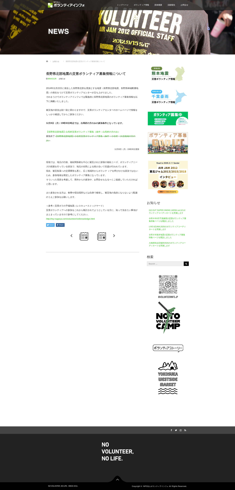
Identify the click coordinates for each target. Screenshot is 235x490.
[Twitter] (176, 430)
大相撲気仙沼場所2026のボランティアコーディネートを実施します (167, 244)
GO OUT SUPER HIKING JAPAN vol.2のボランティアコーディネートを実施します (167, 211)
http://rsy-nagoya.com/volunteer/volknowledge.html (70, 219)
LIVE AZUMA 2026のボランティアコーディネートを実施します (167, 227)
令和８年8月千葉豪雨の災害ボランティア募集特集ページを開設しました (167, 219)
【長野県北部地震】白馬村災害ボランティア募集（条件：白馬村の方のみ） (83, 132)
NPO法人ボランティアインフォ (155, 486)
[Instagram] (180, 430)
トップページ (122, 5)
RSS (185, 430)
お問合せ (184, 5)
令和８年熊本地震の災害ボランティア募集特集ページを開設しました (167, 236)
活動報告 (171, 5)
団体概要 (158, 5)
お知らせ (62, 79)
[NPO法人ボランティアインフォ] (66, 4)
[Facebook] (171, 430)
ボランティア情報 (141, 5)
